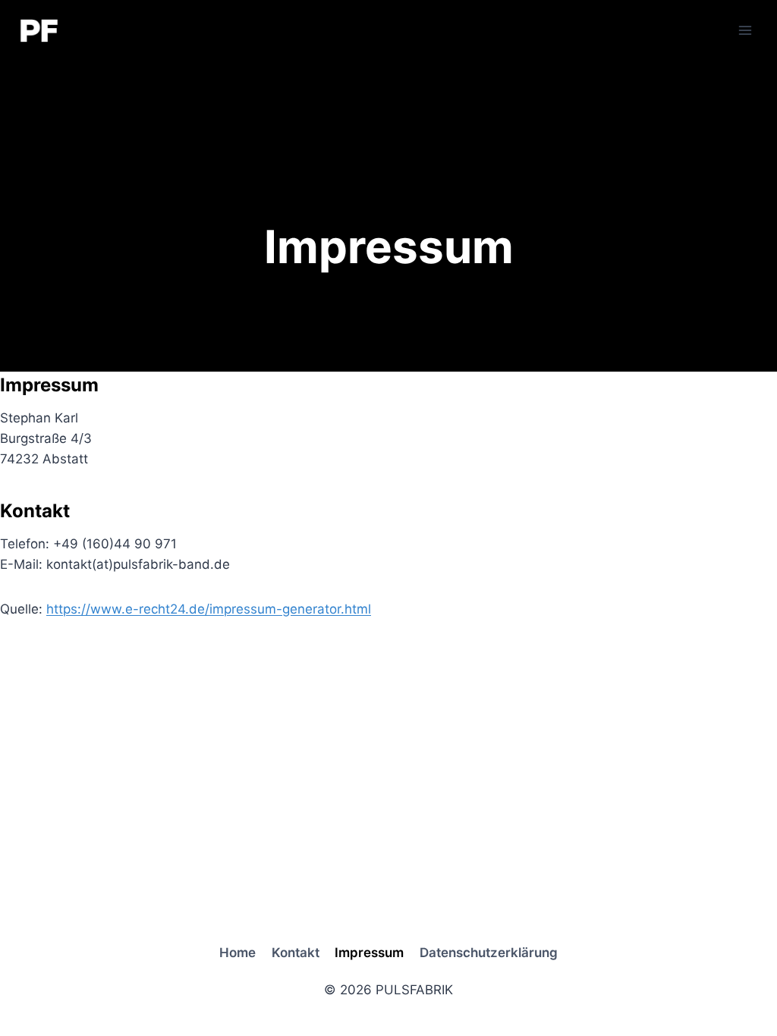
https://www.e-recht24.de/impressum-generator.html (208, 609)
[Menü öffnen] (745, 30)
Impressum (369, 952)
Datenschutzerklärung (489, 952)
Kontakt (295, 952)
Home (237, 952)
